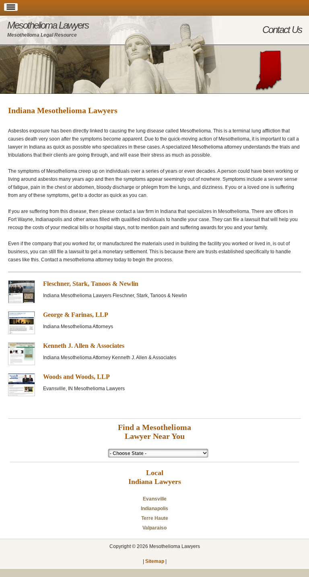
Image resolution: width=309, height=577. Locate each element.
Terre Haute (154, 518)
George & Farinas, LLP (75, 314)
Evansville (155, 499)
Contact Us (282, 29)
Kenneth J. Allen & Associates (83, 345)
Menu (11, 11)
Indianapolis (154, 508)
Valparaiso (154, 528)
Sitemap (154, 561)
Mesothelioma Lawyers (48, 29)
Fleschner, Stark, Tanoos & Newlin (90, 283)
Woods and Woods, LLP (76, 376)
